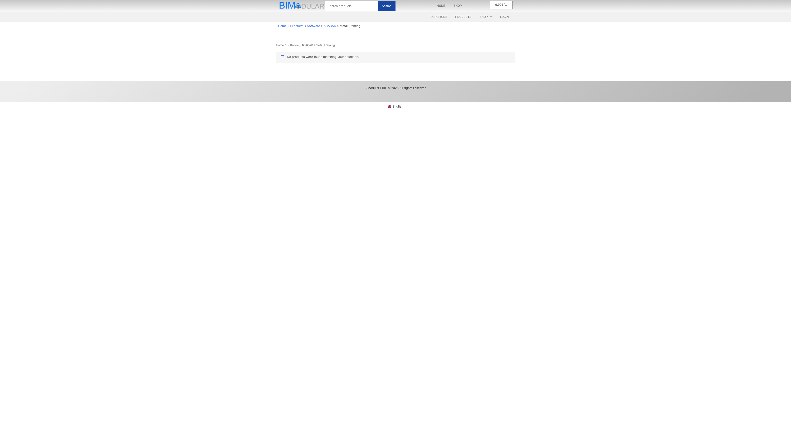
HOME (441, 6)
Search (386, 6)
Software (293, 45)
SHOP (458, 6)
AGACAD (307, 45)
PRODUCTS (463, 17)
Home (280, 45)
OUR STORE (439, 17)
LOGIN (504, 17)
